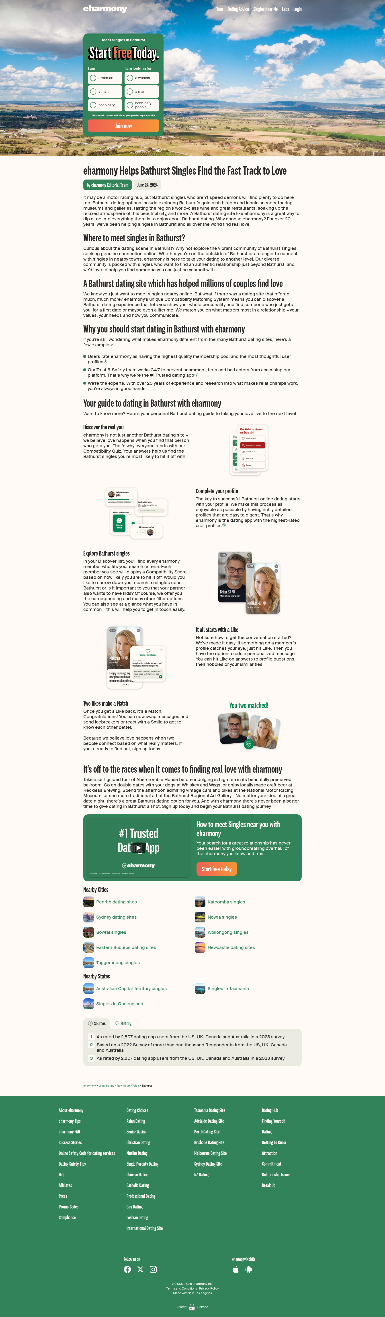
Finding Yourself (273, 1120)
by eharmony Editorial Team (107, 184)
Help (62, 1174)
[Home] (105, 9)
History (126, 1023)
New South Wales (128, 1085)
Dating (267, 1131)
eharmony (89, 1085)
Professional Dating (141, 1195)
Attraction (269, 1153)
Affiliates (65, 1185)
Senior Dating (136, 1131)
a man (103, 91)
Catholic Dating (138, 1185)
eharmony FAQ (69, 1131)
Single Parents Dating (142, 1163)
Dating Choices (137, 1110)
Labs (285, 9)
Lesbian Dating (137, 1217)
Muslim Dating (137, 1153)
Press (63, 1195)
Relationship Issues (276, 1174)
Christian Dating (138, 1142)
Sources (100, 1023)
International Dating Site (145, 1228)
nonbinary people (143, 105)
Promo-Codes (68, 1206)
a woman (105, 77)
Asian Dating (136, 1120)
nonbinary (106, 105)
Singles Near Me (265, 9)
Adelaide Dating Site (209, 1120)
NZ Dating (201, 1174)
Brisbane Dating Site (209, 1142)
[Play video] (138, 847)
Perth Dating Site (207, 1131)
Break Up (268, 1185)
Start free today (217, 868)
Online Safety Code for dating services (87, 1153)
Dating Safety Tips (72, 1163)
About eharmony (71, 1110)
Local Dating (106, 1085)
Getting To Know (274, 1142)
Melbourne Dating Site (210, 1153)
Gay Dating (135, 1206)
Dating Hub (270, 1110)
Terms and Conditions (181, 1288)
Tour (219, 9)
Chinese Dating (137, 1174)
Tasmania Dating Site (209, 1110)
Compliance (67, 1217)
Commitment (271, 1163)
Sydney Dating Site (208, 1163)
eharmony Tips (70, 1120)
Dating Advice (238, 9)
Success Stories (70, 1142)
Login (297, 9)
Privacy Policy (209, 1288)
